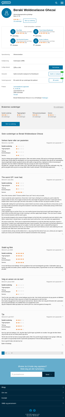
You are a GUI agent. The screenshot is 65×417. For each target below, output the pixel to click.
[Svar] (62, 169)
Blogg (4, 387)
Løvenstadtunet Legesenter (21, 86)
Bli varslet (56, 80)
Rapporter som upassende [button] (54, 143)
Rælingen (45, 98)
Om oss (4, 392)
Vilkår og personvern (9, 403)
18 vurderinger (17, 21)
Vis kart (15, 94)
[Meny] (62, 3)
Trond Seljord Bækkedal (46, 30)
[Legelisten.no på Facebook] (30, 410)
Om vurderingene (58, 107)
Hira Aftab (19, 30)
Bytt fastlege (55, 67)
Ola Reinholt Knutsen (22, 39)
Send (47, 374)
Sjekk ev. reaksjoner (55, 74)
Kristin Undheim (43, 39)
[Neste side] (61, 353)
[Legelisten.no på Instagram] (34, 410)
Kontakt (4, 398)
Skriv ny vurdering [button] (30, 20)
